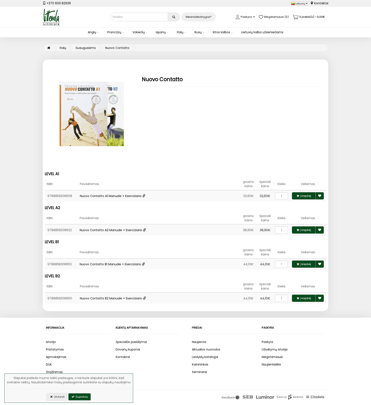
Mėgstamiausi (272, 357)
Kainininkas (200, 364)
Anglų (92, 32)
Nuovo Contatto (117, 48)
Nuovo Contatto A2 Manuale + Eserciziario (111, 230)
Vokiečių (138, 32)
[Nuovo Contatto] (91, 114)
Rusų (198, 32)
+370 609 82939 (58, 3)
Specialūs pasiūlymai (131, 342)
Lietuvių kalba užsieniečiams (262, 32)
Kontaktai (320, 3)
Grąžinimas (54, 372)
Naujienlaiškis (271, 364)
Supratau (81, 397)
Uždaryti (59, 397)
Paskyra (267, 342)
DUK (49, 364)
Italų (180, 32)
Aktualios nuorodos (206, 349)
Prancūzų (114, 32)
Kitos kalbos (221, 32)
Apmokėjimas (56, 357)
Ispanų (161, 32)
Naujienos (199, 342)
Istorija (51, 342)
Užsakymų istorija (274, 349)
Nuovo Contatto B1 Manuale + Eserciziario (111, 264)
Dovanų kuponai (128, 349)
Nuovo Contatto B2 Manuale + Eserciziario (111, 298)
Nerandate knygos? (198, 17)
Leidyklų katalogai (205, 357)
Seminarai (199, 372)
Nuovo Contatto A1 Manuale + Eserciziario (111, 196)
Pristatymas (55, 349)
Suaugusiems (86, 48)
